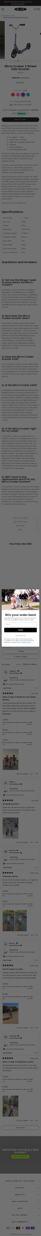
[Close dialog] (37, 591)
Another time (20, 635)
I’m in (20, 630)
